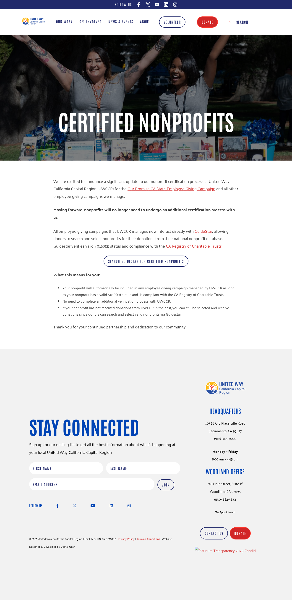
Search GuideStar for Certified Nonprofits (146, 261)
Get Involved (90, 21)
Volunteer (172, 22)
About (145, 21)
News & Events (120, 21)
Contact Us (213, 533)
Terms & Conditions (148, 538)
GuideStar (203, 231)
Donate (207, 22)
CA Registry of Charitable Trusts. (194, 245)
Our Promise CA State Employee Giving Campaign (171, 188)
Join (166, 484)
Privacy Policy (126, 538)
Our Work (64, 21)
